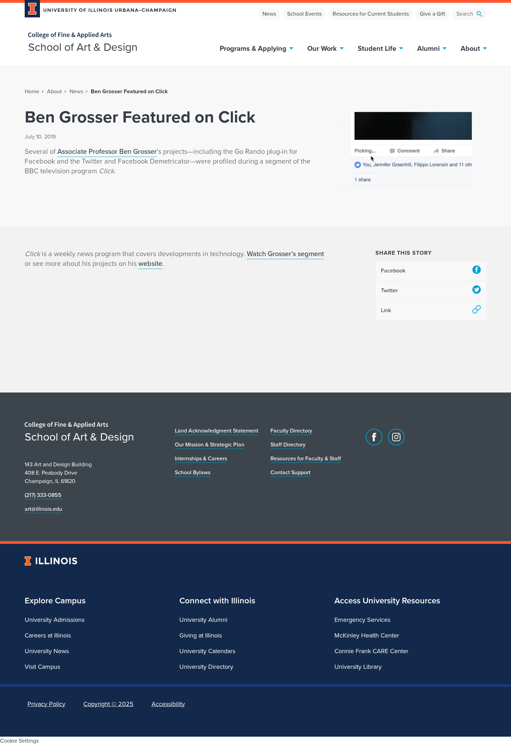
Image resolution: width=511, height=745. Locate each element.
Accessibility (168, 703)
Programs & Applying (253, 48)
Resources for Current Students (371, 14)
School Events (304, 14)
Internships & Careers (201, 458)
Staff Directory (288, 445)
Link (386, 310)
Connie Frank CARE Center (371, 651)
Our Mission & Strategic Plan (209, 445)
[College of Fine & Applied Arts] (97, 35)
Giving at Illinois (200, 635)
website (150, 263)
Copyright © (108, 703)
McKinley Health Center (366, 635)
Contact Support (290, 472)
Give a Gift (432, 14)
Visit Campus (42, 666)
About (470, 48)
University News (47, 651)
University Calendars (207, 651)
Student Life (377, 48)
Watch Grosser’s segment (285, 253)
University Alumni (203, 619)
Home (32, 91)
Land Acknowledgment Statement (216, 431)
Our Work (322, 48)
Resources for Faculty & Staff (305, 458)
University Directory (206, 666)
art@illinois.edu (43, 509)
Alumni (428, 48)
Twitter (389, 290)
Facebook (393, 271)
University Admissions (54, 619)
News (269, 14)
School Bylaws (192, 472)
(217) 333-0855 (43, 495)
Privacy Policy (46, 703)
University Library (358, 666)
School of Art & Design (83, 47)
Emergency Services (362, 619)
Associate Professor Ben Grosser (107, 151)
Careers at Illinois (48, 635)
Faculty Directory (291, 431)
